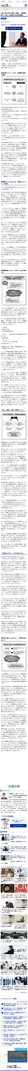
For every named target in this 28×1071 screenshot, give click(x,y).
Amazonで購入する (18, 825)
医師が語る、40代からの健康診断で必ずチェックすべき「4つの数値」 (15, 1013)
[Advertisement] (14, 769)
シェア (13, 786)
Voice (10, 1)
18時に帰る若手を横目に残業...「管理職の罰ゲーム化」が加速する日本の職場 (14, 1039)
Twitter (10, 786)
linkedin (18, 786)
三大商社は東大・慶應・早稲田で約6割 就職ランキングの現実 (15, 1044)
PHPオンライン (3, 1)
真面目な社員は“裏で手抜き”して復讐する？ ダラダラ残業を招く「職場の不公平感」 (15, 1017)
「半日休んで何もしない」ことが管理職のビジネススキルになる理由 (18, 838)
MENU (26, 5)
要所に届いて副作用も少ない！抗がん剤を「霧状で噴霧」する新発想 (15, 1035)
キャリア (6, 9)
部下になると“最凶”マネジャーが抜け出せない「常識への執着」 (18, 857)
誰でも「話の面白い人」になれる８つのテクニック (14, 1031)
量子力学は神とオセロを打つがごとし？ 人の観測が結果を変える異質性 (15, 1004)
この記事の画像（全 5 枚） (15, 28)
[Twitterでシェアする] (20, 1049)
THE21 (17, 1)
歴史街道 (24, 1)
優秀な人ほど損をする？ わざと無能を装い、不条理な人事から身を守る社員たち (15, 1026)
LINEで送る (15, 786)
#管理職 (3, 18)
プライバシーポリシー (15, 1056)
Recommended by (18, 992)
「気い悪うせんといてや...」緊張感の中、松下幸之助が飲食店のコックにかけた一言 (15, 1009)
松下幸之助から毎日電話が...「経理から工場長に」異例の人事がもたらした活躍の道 (15, 1022)
